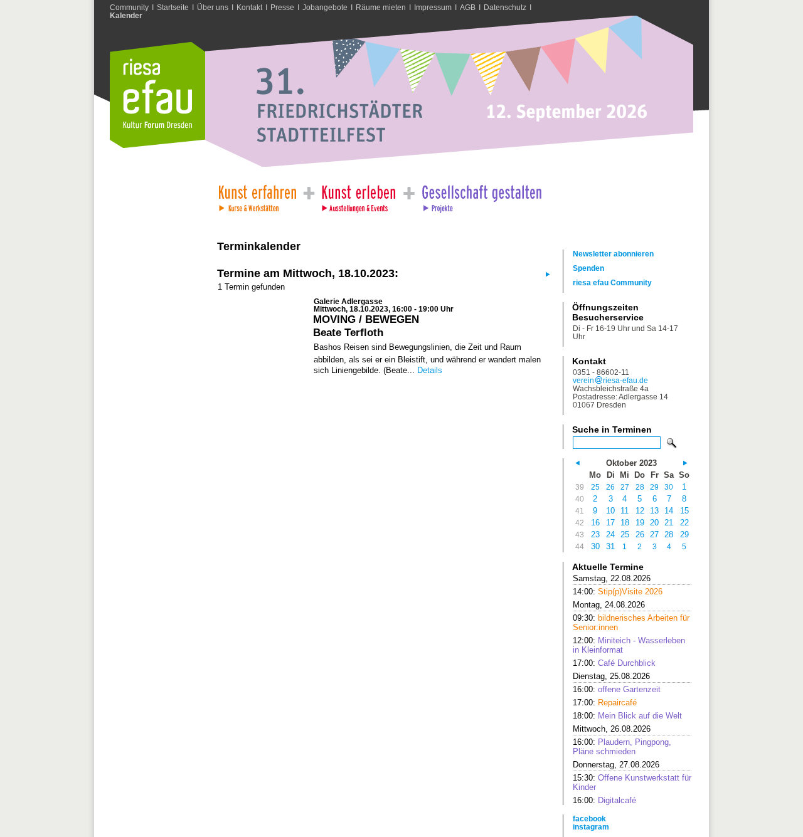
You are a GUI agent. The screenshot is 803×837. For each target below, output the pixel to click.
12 (639, 510)
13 (654, 510)
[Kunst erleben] (359, 195)
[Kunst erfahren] (256, 195)
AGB (468, 7)
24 (610, 534)
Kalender (126, 15)
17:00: (614, 663)
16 (595, 522)
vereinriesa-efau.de (610, 380)
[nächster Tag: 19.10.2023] (546, 273)
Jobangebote (325, 7)
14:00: (617, 591)
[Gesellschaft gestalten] (480, 195)
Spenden (588, 268)
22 (684, 522)
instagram (591, 827)
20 (654, 522)
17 (610, 522)
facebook (589, 818)
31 (610, 546)
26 (610, 487)
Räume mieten (381, 7)
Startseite (173, 7)
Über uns (212, 7)
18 (624, 522)
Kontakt (249, 7)
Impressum (433, 7)
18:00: (627, 715)
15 (684, 510)
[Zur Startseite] (157, 145)
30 (668, 487)
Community (129, 7)
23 (595, 534)
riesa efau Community (612, 282)
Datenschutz (505, 7)
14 (668, 510)
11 (624, 510)
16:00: (617, 689)
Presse (282, 7)
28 (639, 487)
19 (639, 522)
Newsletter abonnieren (613, 254)
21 (668, 522)
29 (654, 487)
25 (595, 487)
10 (610, 510)
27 (624, 487)
